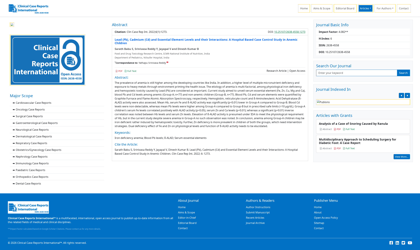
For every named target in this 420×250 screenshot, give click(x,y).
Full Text (131, 71)
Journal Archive (255, 223)
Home (304, 8)
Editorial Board (345, 8)
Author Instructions (258, 207)
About (318, 212)
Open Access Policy (326, 217)
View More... (402, 156)
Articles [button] (364, 8)
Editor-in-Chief (187, 217)
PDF (120, 71)
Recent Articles (255, 217)
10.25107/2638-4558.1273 (289, 32)
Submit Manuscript (258, 212)
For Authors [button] (384, 8)
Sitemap (319, 223)
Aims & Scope (321, 8)
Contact (404, 8)
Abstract (327, 129)
